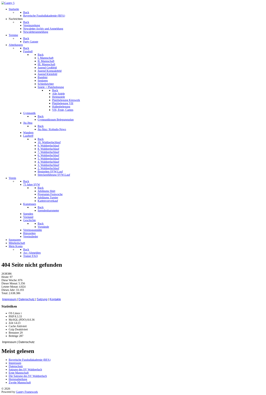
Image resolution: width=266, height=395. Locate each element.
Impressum (9, 299)
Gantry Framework (27, 391)
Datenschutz (26, 299)
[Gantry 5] (7, 3)
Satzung (42, 299)
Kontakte (55, 299)
